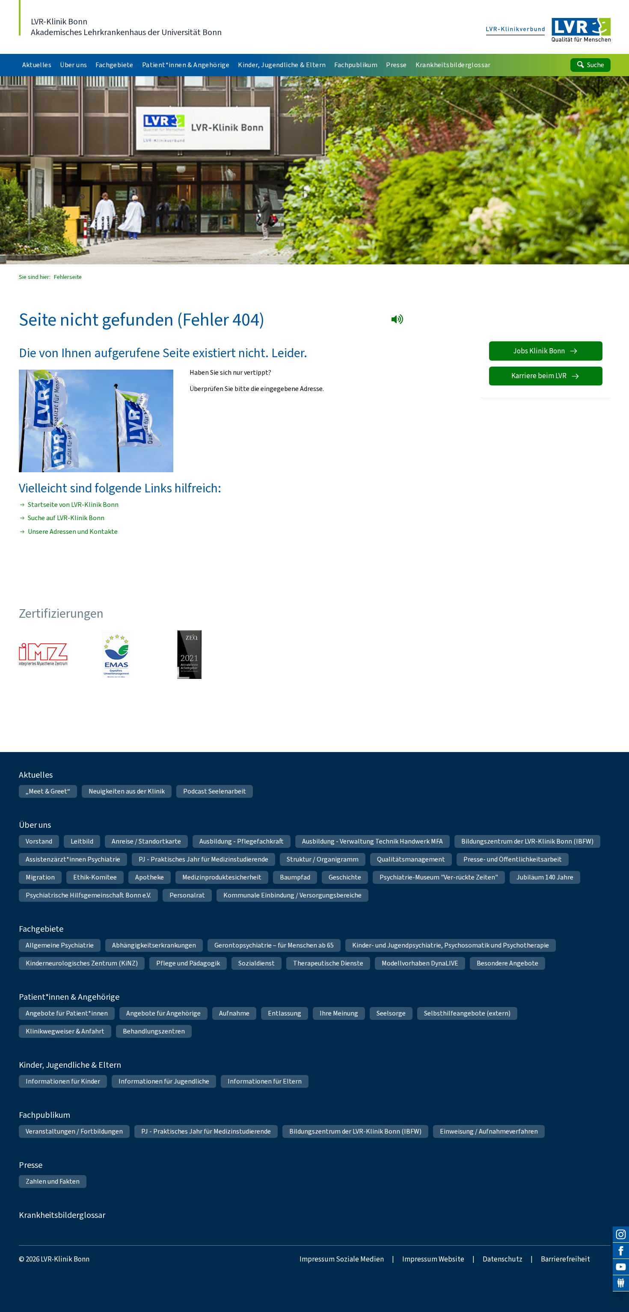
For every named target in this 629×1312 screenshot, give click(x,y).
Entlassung (284, 1013)
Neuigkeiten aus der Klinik (127, 791)
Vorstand (39, 841)
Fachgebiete (41, 929)
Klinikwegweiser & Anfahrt (65, 1031)
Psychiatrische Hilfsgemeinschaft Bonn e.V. (88, 895)
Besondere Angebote (507, 963)
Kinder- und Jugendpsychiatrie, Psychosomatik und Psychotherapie (450, 945)
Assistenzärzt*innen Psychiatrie (73, 859)
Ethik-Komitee (95, 877)
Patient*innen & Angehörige (69, 997)
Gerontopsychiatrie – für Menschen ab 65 (274, 945)
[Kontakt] (621, 1283)
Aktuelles (36, 775)
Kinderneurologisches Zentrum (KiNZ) (82, 963)
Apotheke (149, 877)
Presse (30, 1165)
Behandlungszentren (154, 1031)
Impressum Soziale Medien (342, 1259)
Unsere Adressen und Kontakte (73, 531)
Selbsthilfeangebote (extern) (467, 1013)
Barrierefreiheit (565, 1259)
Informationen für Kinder (63, 1081)
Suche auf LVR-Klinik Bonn (66, 518)
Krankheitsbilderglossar (62, 1215)
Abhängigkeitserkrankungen (154, 945)
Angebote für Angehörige (163, 1013)
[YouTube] (621, 1267)
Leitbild (82, 841)
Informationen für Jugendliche (164, 1081)
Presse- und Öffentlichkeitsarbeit (512, 859)
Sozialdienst (256, 963)
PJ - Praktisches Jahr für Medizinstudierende (203, 859)
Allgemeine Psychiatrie (60, 945)
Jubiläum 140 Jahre (544, 877)
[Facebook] (621, 1251)
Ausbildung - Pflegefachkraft (241, 841)
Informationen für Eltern (265, 1081)
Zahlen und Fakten (53, 1181)
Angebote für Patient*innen (67, 1013)
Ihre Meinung (339, 1013)
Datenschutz (502, 1259)
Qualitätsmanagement (411, 859)
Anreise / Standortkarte (146, 841)
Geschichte (345, 877)
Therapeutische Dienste (328, 963)
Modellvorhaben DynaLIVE (420, 963)
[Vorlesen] (399, 321)
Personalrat (187, 895)
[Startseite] (548, 30)
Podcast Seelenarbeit (214, 791)
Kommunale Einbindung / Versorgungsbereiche (292, 895)
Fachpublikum (44, 1115)
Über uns (35, 825)
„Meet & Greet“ (48, 791)
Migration (40, 877)
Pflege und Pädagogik (188, 963)
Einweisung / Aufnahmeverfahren (489, 1131)
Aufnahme (234, 1013)
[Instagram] (621, 1234)
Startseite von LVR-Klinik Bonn (73, 505)
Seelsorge (391, 1013)
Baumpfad (295, 877)
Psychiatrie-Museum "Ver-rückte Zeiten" (439, 877)
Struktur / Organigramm (323, 859)
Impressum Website (433, 1259)
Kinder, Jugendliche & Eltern (70, 1065)
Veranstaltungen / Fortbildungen (74, 1131)
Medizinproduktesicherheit (221, 877)
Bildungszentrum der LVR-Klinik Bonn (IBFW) (527, 841)
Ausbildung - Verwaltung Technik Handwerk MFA (372, 841)
